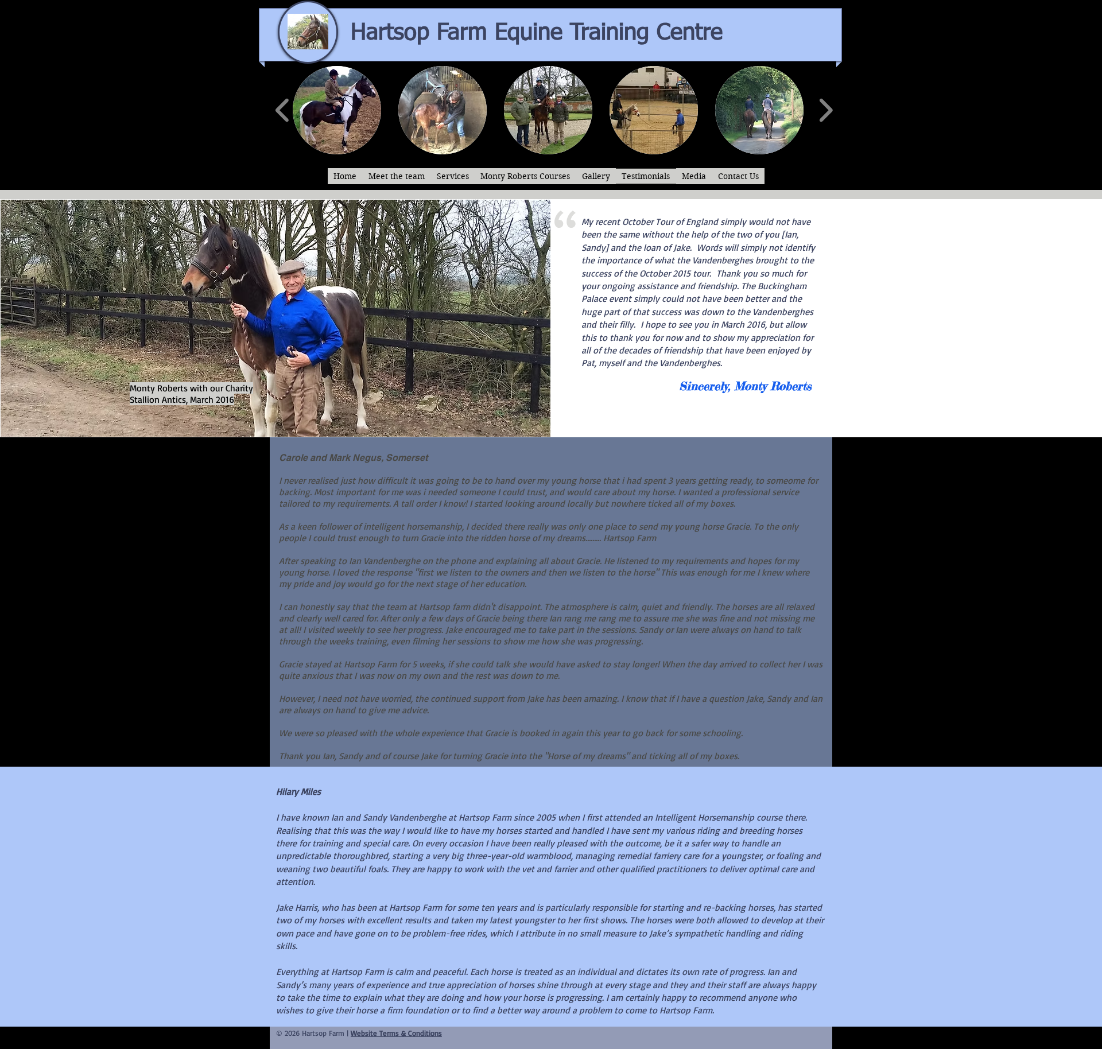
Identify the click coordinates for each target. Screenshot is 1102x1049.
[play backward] (283, 110)
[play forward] (826, 110)
